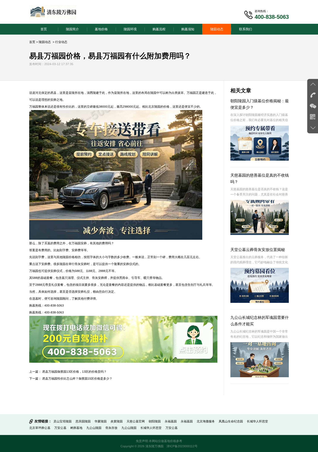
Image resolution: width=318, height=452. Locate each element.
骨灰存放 (111, 428)
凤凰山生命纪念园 (231, 421)
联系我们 (245, 29)
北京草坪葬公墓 (39, 428)
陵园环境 (130, 29)
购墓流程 (159, 29)
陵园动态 (216, 29)
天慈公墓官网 (136, 421)
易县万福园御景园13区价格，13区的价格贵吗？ (74, 371)
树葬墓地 (76, 428)
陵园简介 (72, 29)
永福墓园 (171, 421)
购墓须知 (187, 29)
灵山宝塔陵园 (62, 421)
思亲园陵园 (83, 421)
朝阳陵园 (155, 421)
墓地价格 (101, 29)
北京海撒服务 (206, 421)
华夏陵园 (101, 421)
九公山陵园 (93, 428)
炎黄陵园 (117, 421)
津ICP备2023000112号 (182, 446)
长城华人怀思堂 (257, 421)
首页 (43, 29)
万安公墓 (60, 428)
